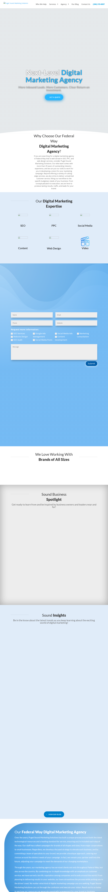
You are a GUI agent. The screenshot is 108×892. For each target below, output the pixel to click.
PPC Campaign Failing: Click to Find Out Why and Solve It (42, 696)
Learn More (23, 231)
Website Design (20, 336)
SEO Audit (17, 340)
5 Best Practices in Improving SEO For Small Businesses (41, 635)
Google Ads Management (39, 335)
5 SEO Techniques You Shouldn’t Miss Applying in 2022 (40, 757)
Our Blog (75, 4)
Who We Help (41, 4)
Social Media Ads (65, 333)
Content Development (61, 338)
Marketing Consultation (83, 335)
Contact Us (85, 4)
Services (52, 4)
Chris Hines (19, 577)
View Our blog (55, 814)
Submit (91, 363)
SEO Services (19, 333)
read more (54, 534)
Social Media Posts (43, 340)
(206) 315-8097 (99, 4)
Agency (64, 4)
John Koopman (20, 519)
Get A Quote (55, 97)
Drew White (19, 549)
